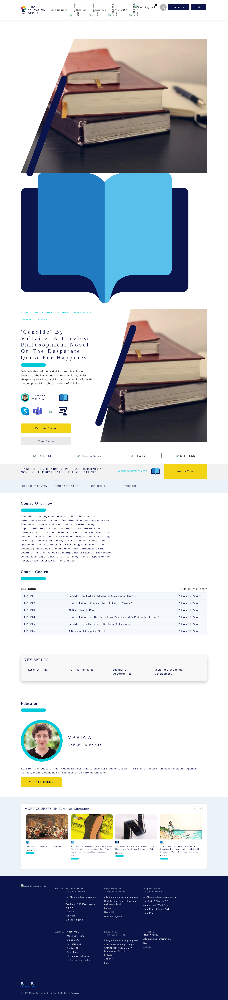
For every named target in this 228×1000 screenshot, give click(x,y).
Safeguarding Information (157, 939)
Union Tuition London (78, 960)
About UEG (73, 932)
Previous (194, 808)
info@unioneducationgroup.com (82, 899)
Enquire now (179, 7)
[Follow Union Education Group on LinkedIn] (25, 984)
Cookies (147, 947)
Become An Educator (78, 956)
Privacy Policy (150, 935)
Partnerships (74, 944)
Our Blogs (72, 952)
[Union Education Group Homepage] (33, 10)
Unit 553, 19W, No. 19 (155, 901)
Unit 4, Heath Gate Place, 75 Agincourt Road (120, 903)
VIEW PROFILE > (41, 782)
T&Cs (146, 943)
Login (198, 7)
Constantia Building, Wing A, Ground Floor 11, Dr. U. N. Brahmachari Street (120, 948)
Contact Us (73, 948)
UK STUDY (120, 10)
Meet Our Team (75, 936)
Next (200, 808)
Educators (80, 10)
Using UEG (73, 940)
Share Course (46, 441)
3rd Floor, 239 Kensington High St (80, 906)
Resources (100, 10)
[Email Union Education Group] (34, 984)
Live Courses (59, 10)
